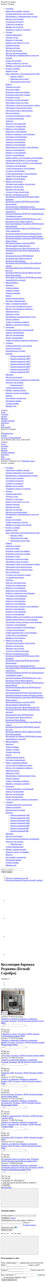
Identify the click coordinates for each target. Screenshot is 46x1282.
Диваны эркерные (13, 293)
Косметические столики (15, 351)
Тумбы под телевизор (14, 24)
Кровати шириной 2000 (20, 367)
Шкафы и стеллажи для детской (19, 66)
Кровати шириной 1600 (20, 361)
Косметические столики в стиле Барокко (22, 147)
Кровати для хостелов (15, 187)
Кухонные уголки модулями (17, 100)
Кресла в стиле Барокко (15, 150)
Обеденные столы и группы (17, 103)
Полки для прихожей (14, 338)
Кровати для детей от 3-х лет (17, 43)
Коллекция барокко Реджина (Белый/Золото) (24, 234)
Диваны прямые (12, 288)
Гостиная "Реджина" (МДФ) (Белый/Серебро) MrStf (21, 1062)
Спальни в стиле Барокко (16, 166)
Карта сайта (5, 427)
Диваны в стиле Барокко (16, 139)
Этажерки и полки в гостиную (18, 30)
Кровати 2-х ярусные (14, 40)
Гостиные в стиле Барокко (16, 137)
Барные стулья (12, 71)
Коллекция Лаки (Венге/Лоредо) (19, 258)
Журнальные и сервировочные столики (22, 16)
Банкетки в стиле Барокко (16, 132)
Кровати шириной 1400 (20, 359)
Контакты (5, 423)
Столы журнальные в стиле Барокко (20, 168)
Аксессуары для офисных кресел (19, 306)
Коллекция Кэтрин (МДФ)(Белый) (20, 256)
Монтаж (4, 419)
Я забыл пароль (29, 1225)
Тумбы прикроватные (15, 388)
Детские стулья (12, 37)
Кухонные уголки (13, 97)
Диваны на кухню (13, 87)
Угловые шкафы (12, 404)
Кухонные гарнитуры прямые (18, 92)
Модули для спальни (14, 377)
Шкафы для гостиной (14, 27)
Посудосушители (13, 113)
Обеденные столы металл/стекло (19, 108)
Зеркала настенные (13, 348)
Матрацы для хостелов (15, 189)
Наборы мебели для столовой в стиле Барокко (24, 158)
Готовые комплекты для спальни (19, 346)
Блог (3, 425)
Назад (13, 1218)
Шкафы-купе (11, 406)
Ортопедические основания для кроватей (23, 380)
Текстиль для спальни (15, 382)
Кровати (9, 354)
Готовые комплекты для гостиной (19, 14)
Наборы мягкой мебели (15, 298)
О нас (3, 412)
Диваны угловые (13, 291)
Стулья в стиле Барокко (15, 171)
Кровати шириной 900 (20, 372)
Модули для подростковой (16, 53)
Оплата (4, 416)
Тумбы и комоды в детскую (17, 63)
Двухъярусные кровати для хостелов (20, 184)
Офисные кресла (13, 311)
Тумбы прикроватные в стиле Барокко (21, 174)
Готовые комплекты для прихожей (20, 330)
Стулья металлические (15, 118)
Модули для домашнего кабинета (19, 309)
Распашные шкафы (13, 401)
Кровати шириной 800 (20, 369)
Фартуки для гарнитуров (16, 124)
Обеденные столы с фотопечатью (19, 111)
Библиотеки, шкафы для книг (18, 11)
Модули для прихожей (15, 335)
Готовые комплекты (14, 35)
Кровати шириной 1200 (20, 356)
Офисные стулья (12, 314)
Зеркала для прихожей (15, 333)
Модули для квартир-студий (17, 878)
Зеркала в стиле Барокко (16, 142)
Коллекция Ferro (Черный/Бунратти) (20, 207)
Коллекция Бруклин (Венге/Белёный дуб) (23, 248)
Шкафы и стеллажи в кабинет (18, 325)
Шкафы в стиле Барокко (16, 179)
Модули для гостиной (15, 19)
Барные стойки (17, 76)
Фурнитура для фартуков (16, 126)
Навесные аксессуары (19, 79)
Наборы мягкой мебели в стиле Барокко (22, 160)
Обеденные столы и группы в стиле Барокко (24, 163)
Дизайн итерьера (8, 421)
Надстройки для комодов (16, 398)
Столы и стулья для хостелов (17, 192)
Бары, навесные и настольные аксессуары (23, 74)
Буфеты (9, 84)
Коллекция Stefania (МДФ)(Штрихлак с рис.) (24, 219)
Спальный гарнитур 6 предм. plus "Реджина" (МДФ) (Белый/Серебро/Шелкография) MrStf (22, 1168)
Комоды (9, 396)
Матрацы (10, 375)
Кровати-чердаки (13, 45)
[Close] (19, 1197)
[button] (2, 1028)
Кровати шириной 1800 (20, 364)
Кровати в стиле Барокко (16, 153)
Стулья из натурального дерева (18, 116)
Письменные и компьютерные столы (21, 317)
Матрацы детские (13, 48)
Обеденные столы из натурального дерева (23, 105)
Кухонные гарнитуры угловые (18, 95)
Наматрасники (16, 385)
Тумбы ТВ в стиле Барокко (17, 176)
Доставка (4, 414)
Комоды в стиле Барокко (16, 145)
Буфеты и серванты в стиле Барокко (20, 134)
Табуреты (10, 121)
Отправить (5, 1218)
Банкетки (10, 285)
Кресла (9, 296)
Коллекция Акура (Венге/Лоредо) (19, 222)
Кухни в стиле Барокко (15, 155)
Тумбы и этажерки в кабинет (17, 322)
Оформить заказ (28, 461)
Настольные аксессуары (20, 82)
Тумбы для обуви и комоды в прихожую (22, 340)
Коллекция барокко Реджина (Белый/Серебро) (24, 236)
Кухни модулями (13, 90)
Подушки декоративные (16, 301)
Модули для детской (14, 51)
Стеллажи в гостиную (15, 22)
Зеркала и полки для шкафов (17, 393)
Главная (4, 410)
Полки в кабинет (13, 319)
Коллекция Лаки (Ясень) (16, 261)
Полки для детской (13, 61)
